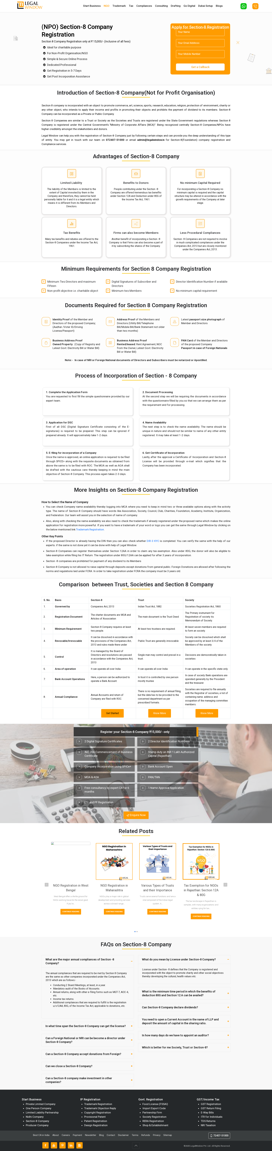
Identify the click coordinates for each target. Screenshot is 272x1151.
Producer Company (37, 1125)
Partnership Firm (152, 1112)
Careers (66, 1135)
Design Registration (96, 1125)
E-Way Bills (207, 1112)
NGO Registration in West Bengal (70, 888)
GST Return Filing (211, 1108)
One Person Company (38, 1108)
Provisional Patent (95, 1116)
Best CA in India (41, 1135)
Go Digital (189, 5)
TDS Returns (208, 1121)
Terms (135, 1135)
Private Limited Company (40, 1104)
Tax (131, 5)
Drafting (176, 5)
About (55, 1135)
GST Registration (211, 1104)
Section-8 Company (37, 1121)
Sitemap (167, 1135)
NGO (106, 5)
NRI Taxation (208, 1125)
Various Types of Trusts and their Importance (157, 888)
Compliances (144, 5)
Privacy (156, 1135)
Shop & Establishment (155, 1125)
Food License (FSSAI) (155, 1104)
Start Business (92, 5)
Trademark (119, 5)
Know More (159, 713)
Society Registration (154, 1116)
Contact (111, 1135)
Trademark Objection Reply (100, 1108)
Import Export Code (154, 1108)
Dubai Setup (205, 5)
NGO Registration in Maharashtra (114, 888)
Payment (77, 1135)
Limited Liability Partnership (42, 1112)
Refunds (145, 1135)
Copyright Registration (97, 1112)
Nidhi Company (35, 1116)
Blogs (219, 5)
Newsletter (90, 1135)
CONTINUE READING (70, 912)
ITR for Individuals (211, 1116)
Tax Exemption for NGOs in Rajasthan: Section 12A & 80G (201, 890)
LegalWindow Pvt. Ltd (200, 1146)
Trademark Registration (90, 529)
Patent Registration (95, 1121)
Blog (101, 1135)
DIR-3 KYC (153, 541)
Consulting (161, 5)
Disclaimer (123, 1135)
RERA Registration (153, 1121)
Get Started (112, 713)
